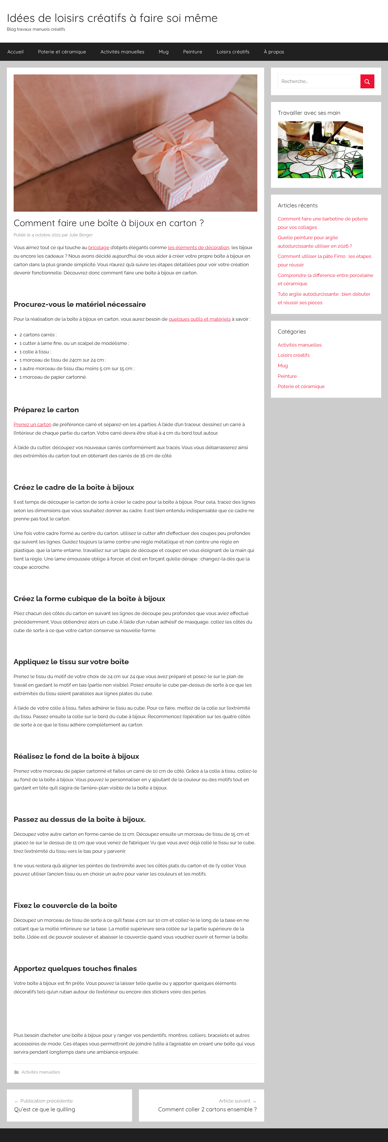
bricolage (98, 247)
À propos (274, 52)
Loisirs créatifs (233, 52)
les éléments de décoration (198, 247)
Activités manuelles (122, 52)
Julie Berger (81, 234)
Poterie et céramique (62, 52)
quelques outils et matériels (200, 319)
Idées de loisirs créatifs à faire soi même (112, 18)
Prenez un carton (32, 424)
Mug (164, 52)
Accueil (15, 52)
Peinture (192, 52)
